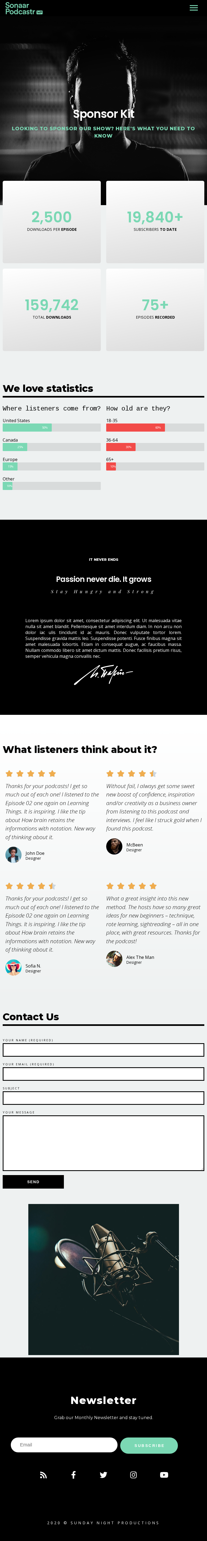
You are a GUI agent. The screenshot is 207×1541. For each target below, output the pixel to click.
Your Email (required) (28, 1064)
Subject (11, 1088)
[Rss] (43, 1475)
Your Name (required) (28, 1040)
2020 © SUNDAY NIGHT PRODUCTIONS (103, 1522)
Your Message (19, 1112)
